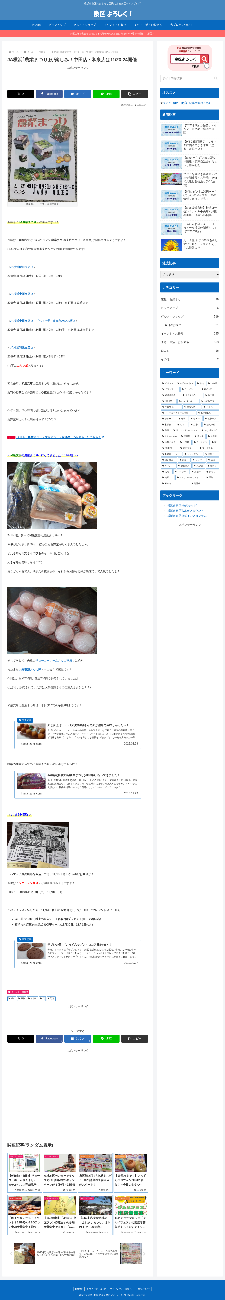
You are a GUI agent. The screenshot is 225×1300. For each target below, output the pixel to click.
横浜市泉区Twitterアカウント (185, 510)
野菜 (52, 998)
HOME (79, 1289)
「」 (54, 320)
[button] (134, 94)
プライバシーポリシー (122, 1289)
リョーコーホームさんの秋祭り (55, 660)
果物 (23, 998)
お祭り (34, 998)
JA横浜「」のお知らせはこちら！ (58, 437)
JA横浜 (20, 266)
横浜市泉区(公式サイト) (182, 505)
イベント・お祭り (19, 992)
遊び (13, 998)
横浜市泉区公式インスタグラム (187, 515)
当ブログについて (96, 1289)
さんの (30, 669)
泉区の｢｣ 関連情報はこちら (187, 102)
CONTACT (144, 1289)
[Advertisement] (77, 78)
